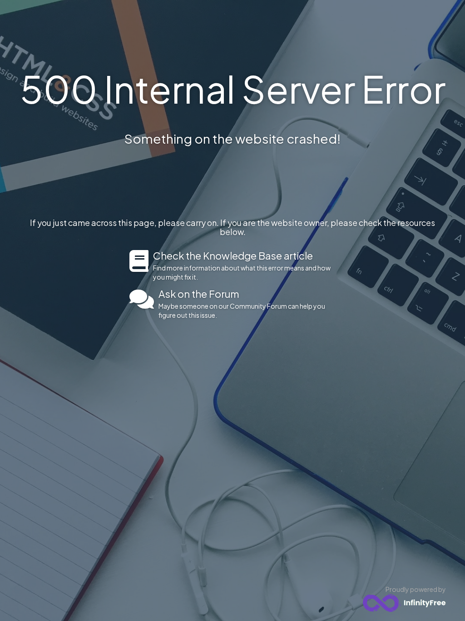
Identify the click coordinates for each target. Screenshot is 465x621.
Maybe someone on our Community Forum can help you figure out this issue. (241, 303)
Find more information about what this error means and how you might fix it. (242, 265)
